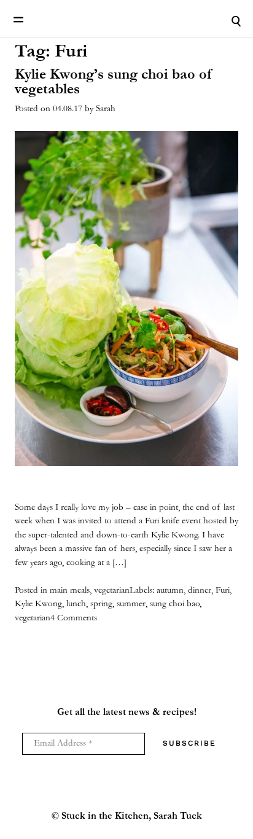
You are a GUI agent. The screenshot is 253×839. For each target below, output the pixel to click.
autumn (170, 590)
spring (101, 604)
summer (131, 604)
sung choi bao (175, 604)
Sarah (105, 109)
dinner (199, 590)
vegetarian (112, 590)
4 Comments (73, 618)
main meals (70, 590)
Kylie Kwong (38, 604)
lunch (76, 604)
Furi (223, 590)
